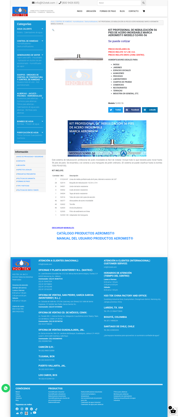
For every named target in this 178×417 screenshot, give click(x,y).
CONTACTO (21, 161)
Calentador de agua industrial (91, 402)
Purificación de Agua (28, 132)
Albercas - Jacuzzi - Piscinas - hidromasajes (29, 94)
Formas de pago (108, 11)
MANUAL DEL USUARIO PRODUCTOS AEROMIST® (95, 238)
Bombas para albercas (121, 394)
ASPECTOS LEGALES (24, 170)
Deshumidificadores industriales (91, 392)
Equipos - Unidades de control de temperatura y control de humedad (30, 77)
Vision (18, 394)
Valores (18, 396)
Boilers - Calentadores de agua (29, 32)
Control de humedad (27, 41)
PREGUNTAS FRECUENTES (26, 174)
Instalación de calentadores (123, 396)
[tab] (30, 29)
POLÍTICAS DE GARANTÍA (26, 178)
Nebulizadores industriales (57, 396)
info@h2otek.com (45, 2)
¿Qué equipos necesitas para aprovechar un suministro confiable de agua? (131, 335)
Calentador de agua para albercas (92, 404)
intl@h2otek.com (110, 267)
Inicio (79, 11)
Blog (122, 11)
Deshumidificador (54, 402)
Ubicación (91, 11)
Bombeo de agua (25, 121)
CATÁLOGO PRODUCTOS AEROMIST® (86, 233)
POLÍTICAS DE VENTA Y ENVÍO (28, 190)
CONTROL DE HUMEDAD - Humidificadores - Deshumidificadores (76, 21)
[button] (53, 30)
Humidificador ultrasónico (57, 394)
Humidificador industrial (56, 392)
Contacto (134, 11)
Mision (18, 392)
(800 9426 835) (70, 2)
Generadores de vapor (28, 55)
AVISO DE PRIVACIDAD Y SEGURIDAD (30, 157)
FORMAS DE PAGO (23, 181)
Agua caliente (24, 29)
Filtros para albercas (120, 392)
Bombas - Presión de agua (28, 124)
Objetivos (19, 398)
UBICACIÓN (21, 165)
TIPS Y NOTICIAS (23, 186)
